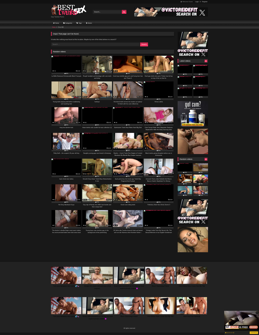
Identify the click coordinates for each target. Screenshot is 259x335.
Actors (90, 23)
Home (57, 23)
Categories (68, 23)
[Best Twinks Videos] (68, 10)
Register (205, 1)
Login (197, 1)
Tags (80, 23)
